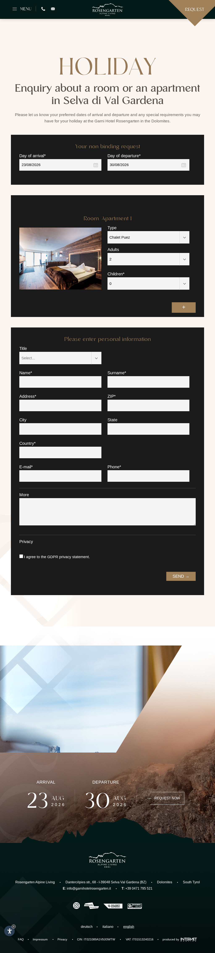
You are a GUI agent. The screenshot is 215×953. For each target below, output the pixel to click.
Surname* (117, 372)
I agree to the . (57, 557)
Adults (113, 249)
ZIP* (112, 396)
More (24, 494)
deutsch (87, 926)
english (128, 926)
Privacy (26, 541)
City (22, 420)
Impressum (40, 939)
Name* (25, 372)
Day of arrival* (32, 155)
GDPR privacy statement (68, 557)
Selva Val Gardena (125, 882)
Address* (27, 396)
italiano (107, 926)
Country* (27, 443)
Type (112, 227)
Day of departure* (124, 155)
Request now (167, 798)
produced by (171, 939)
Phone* (114, 467)
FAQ (21, 939)
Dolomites (164, 882)
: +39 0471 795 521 (137, 888)
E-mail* (26, 467)
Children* (116, 274)
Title (23, 348)
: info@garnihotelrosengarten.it (87, 888)
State (112, 420)
